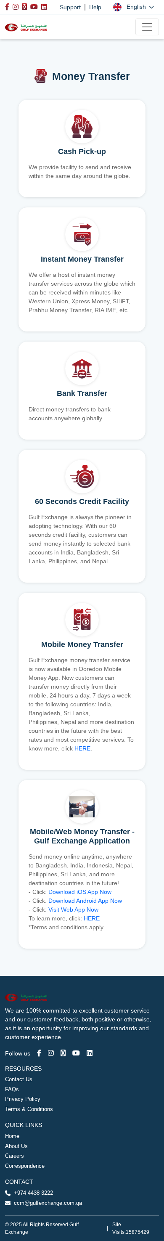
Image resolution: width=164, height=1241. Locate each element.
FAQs (12, 1089)
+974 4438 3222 (33, 1193)
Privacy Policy (22, 1099)
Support (70, 7)
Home (12, 1136)
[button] (133, 7)
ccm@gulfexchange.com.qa (48, 1203)
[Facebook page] (39, 1053)
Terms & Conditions (29, 1109)
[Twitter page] (63, 1053)
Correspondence (25, 1166)
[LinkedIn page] (90, 1053)
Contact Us (18, 1079)
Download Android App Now (85, 900)
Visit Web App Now (73, 909)
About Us (16, 1146)
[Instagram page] (51, 1053)
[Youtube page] (76, 1053)
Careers (14, 1156)
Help (95, 7)
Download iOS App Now (79, 891)
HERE (82, 748)
